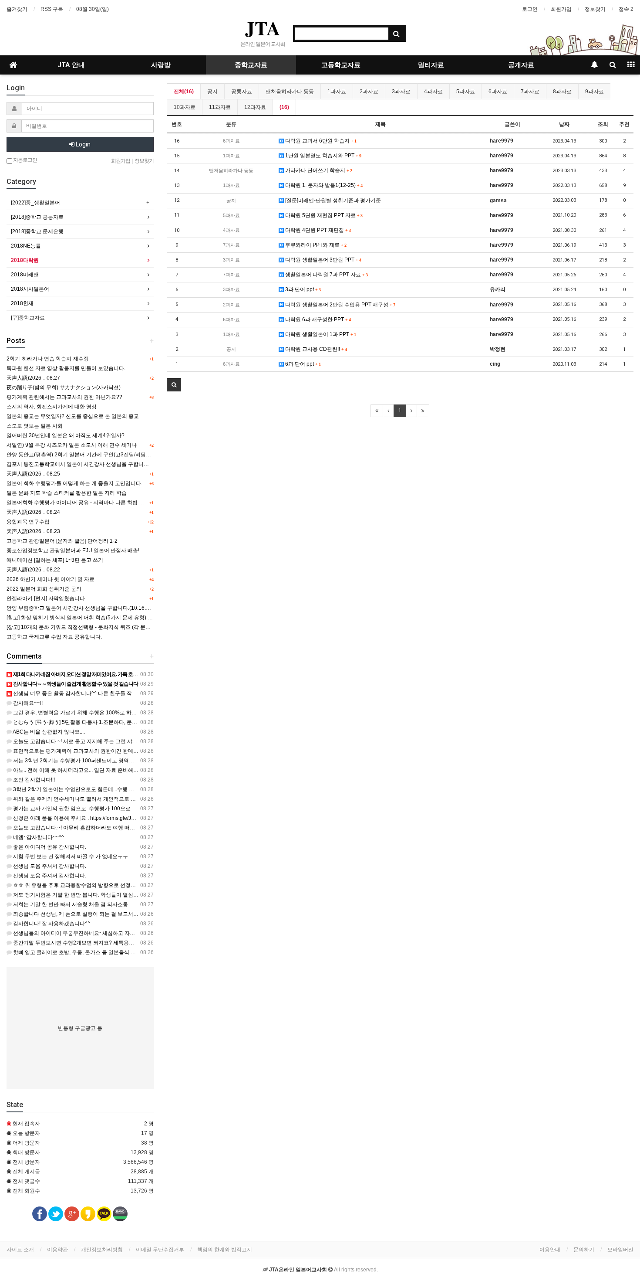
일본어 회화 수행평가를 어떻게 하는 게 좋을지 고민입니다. (74, 483)
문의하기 (583, 1250)
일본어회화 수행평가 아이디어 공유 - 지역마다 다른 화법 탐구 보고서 (86, 502)
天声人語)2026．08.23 (33, 531)
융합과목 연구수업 (28, 522)
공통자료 (241, 91)
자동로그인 (24, 160)
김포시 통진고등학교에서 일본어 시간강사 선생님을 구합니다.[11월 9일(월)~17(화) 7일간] (111, 464)
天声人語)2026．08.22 (33, 570)
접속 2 (626, 9)
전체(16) (184, 91)
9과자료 (594, 91)
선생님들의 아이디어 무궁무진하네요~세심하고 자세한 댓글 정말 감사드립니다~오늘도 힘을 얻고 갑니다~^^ (138, 933)
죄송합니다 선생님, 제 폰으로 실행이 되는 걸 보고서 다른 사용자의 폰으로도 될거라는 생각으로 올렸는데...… (138, 914)
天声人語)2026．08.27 (33, 378)
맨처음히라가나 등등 (290, 91)
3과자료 (401, 91)
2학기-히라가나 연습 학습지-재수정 (48, 359)
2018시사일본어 (30, 289)
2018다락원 (25, 260)
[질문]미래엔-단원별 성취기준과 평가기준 (332, 200)
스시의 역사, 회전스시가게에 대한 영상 (52, 407)
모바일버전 (620, 1250)
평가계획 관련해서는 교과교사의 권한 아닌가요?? (64, 397)
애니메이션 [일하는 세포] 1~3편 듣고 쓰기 (55, 560)
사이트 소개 (20, 1250)
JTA (262, 28)
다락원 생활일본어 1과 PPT (320, 334)
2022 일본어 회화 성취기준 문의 (44, 589)
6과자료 (497, 91)
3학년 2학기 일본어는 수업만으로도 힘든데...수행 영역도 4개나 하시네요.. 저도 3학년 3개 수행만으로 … (133, 789)
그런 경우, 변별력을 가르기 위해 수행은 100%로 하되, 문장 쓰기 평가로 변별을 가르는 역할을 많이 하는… (135, 713)
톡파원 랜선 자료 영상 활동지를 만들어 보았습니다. (66, 368)
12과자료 (255, 107)
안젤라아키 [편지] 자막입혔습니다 (46, 598)
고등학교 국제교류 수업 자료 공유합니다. (54, 637)
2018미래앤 (25, 275)
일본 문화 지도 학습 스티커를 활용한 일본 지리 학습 (67, 493)
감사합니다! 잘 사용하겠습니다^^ (51, 924)
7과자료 (530, 91)
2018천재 (22, 303)
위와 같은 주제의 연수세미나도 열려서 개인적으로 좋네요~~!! (83, 799)
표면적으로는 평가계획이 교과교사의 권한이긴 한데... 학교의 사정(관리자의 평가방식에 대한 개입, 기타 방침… (140, 751)
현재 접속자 (26, 1124)
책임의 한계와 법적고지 (224, 1250)
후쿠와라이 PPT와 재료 (315, 245)
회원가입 (561, 9)
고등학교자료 (340, 65)
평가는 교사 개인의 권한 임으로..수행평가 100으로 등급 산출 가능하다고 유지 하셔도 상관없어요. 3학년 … (136, 808)
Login (82, 144)
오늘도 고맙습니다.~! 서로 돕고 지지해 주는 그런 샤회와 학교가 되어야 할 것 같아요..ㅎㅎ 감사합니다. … (133, 741)
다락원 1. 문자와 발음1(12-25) (323, 185)
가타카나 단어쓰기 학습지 (318, 170)
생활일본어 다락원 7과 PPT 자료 (325, 275)
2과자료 (369, 91)
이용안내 (549, 1250)
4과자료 (433, 91)
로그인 (530, 9)
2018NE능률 (26, 246)
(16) (284, 107)
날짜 (564, 124)
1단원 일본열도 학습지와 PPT (322, 156)
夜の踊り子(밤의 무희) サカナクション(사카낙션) (64, 387)
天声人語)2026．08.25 (33, 474)
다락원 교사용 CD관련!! (315, 349)
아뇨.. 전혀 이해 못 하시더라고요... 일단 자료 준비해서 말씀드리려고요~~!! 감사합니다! (113, 770)
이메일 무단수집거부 (160, 1250)
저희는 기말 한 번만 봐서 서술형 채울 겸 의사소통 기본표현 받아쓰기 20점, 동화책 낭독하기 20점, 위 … (132, 904)
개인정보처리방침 (102, 1250)
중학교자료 (251, 65)
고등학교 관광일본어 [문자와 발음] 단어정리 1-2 (62, 541)
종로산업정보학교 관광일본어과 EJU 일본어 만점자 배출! (73, 550)
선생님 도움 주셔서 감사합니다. (49, 866)
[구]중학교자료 (28, 318)
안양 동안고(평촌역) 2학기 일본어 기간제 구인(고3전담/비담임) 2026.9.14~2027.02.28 (107, 455)
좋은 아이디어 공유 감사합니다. (49, 847)
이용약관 (57, 1250)
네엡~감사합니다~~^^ (38, 837)
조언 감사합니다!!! (33, 780)
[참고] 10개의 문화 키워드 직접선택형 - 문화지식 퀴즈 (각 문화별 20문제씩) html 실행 (105, 627)
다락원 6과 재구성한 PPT (317, 319)
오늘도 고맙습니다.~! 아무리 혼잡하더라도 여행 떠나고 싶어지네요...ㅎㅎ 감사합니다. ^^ (114, 828)
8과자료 (562, 91)
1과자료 (336, 91)
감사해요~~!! (27, 703)
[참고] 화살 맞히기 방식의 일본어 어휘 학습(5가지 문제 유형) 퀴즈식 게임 (91, 618)
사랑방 (161, 65)
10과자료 (184, 107)
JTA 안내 (71, 65)
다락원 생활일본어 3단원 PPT (322, 260)
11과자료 (220, 107)
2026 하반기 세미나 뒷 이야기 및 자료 (50, 579)
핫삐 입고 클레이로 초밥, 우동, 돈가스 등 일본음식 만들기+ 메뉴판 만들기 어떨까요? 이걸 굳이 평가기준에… (138, 952)
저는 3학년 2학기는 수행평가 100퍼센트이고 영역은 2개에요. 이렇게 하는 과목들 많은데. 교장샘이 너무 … (136, 761)
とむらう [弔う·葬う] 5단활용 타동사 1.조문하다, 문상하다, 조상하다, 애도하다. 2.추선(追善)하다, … (128, 722)
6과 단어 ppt (302, 364)
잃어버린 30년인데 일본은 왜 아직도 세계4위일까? (66, 435)
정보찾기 (595, 9)
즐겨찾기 (17, 9)
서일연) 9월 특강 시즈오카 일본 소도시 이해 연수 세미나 (72, 445)
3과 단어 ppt (302, 289)
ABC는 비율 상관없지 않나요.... (48, 732)
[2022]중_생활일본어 (35, 203)
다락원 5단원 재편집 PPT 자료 (323, 215)
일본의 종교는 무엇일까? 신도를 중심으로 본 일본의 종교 (73, 416)
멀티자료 (431, 65)
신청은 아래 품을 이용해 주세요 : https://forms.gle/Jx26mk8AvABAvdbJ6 (96, 818)
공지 (212, 91)
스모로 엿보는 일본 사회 (35, 426)
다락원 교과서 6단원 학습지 (320, 141)
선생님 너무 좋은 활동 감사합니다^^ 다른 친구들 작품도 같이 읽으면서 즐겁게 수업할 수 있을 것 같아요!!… (136, 693)
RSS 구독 (51, 9)
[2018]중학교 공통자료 (37, 217)
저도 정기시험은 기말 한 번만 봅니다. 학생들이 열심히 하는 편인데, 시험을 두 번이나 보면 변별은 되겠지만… (138, 895)
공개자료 (521, 65)
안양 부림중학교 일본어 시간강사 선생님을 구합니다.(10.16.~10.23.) (86, 608)
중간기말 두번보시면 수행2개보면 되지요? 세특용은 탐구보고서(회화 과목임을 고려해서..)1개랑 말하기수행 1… (142, 943)
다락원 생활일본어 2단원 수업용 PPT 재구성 (339, 305)
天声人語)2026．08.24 (33, 512)
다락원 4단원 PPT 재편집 (317, 230)
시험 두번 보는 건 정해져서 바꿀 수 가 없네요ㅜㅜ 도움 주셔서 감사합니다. (98, 856)
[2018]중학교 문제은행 (37, 231)
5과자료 (465, 91)
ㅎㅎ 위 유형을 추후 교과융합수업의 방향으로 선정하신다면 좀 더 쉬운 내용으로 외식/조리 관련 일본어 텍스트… (142, 885)
